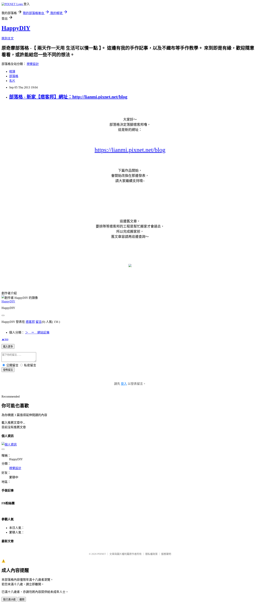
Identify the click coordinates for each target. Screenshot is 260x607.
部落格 (13, 76)
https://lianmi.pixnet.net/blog (130, 149)
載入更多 (8, 346)
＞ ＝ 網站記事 (37, 332)
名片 (12, 80)
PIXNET (101, 553)
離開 (21, 599)
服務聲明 (166, 553)
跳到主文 (8, 38)
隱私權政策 (151, 553)
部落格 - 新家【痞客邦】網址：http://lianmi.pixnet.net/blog (68, 96)
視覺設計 (33, 64)
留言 (39, 321)
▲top (5, 339)
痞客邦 (30, 321)
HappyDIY (16, 28)
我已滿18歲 (9, 599)
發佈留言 (8, 369)
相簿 (12, 71)
